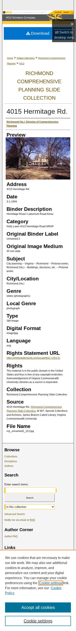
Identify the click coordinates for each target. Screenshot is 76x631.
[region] (38, 590)
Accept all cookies (38, 607)
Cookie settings (50, 583)
